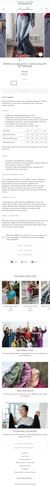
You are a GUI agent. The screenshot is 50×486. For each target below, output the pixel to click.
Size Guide (25, 456)
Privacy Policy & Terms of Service (25, 472)
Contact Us (25, 453)
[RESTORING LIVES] (25, 334)
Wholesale (25, 469)
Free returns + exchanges (14, 126)
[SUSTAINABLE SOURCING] (25, 415)
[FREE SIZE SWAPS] (25, 375)
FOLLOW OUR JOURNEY (24, 447)
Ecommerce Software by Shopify (24, 484)
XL (36, 83)
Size (25, 79)
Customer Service (25, 459)
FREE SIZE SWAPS (24, 245)
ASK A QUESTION (25, 254)
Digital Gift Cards (25, 466)
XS (14, 83)
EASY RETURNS (25, 250)
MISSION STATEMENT (24, 443)
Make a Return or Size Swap (25, 462)
